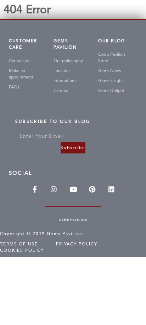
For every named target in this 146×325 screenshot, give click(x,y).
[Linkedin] (111, 189)
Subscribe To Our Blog (52, 122)
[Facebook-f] (35, 189)
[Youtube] (73, 189)
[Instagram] (54, 189)
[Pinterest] (92, 189)
